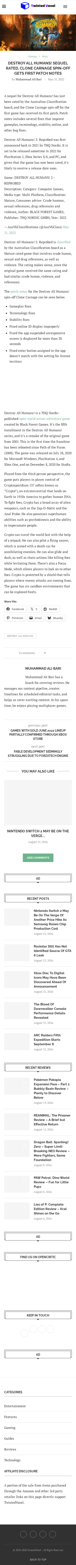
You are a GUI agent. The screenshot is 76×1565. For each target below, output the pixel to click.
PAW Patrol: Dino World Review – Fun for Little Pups (51, 1182)
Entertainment (15, 1406)
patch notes (19, 291)
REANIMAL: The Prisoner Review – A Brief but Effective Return (52, 1120)
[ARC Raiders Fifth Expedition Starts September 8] (17, 1041)
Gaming (9, 1427)
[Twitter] (33, 1534)
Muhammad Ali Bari (29, 79)
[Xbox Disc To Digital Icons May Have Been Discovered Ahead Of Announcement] (17, 979)
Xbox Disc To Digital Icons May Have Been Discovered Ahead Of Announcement (50, 979)
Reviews (10, 1449)
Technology (12, 1460)
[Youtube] (42, 1534)
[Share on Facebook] (50, 653)
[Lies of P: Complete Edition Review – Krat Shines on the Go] (17, 1210)
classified (63, 242)
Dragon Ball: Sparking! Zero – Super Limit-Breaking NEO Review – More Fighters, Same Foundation (52, 1151)
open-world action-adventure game (44, 418)
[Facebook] (23, 1534)
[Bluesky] (52, 1534)
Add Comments (38, 857)
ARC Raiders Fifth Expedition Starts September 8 (47, 1039)
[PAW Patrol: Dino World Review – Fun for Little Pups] (17, 1184)
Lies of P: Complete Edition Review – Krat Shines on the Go (50, 1209)
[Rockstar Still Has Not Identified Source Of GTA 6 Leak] (17, 952)
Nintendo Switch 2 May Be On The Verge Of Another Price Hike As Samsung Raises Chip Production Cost (51, 920)
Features (10, 1417)
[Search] (72, 6)
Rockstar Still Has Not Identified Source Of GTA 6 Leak (52, 951)
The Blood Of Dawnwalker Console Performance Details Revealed (50, 1011)
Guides (9, 1438)
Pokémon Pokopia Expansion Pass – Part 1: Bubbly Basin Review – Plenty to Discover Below (52, 1089)
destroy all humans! (20, 635)
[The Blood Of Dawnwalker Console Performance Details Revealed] (17, 1010)
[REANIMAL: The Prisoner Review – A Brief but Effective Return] (17, 1121)
